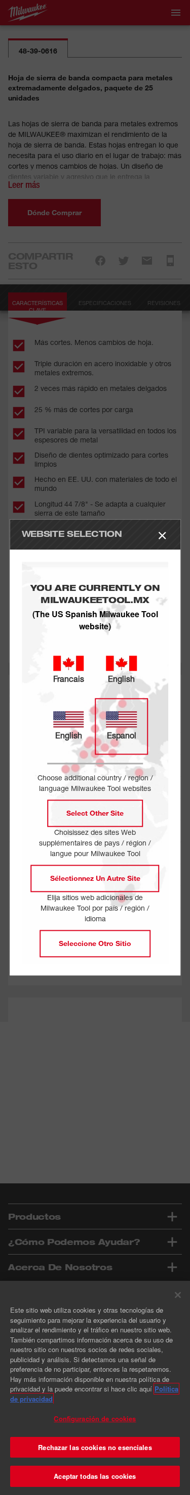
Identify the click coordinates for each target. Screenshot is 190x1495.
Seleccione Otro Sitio (95, 943)
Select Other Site (95, 813)
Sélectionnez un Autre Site (95, 878)
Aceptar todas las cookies (95, 1476)
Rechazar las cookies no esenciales (94, 1447)
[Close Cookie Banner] (178, 1295)
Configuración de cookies (95, 1418)
